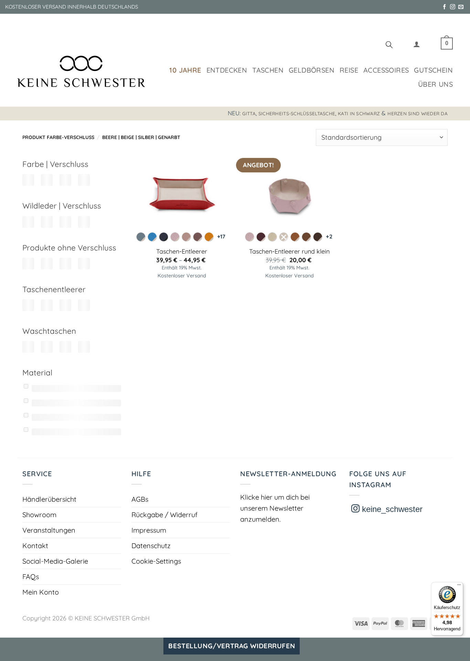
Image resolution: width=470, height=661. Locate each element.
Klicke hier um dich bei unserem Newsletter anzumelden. (275, 508)
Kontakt (35, 545)
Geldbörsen (311, 70)
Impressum (148, 530)
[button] (416, 45)
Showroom (39, 514)
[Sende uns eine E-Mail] (460, 7)
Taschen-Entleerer (181, 251)
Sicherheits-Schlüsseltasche (296, 113)
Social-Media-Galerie (55, 561)
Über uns (435, 84)
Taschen (268, 70)
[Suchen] (389, 45)
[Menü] (459, 586)
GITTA (248, 113)
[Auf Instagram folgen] (452, 7)
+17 (221, 236)
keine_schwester (391, 509)
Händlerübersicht (49, 499)
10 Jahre (185, 70)
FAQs (30, 576)
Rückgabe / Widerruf (164, 514)
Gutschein (433, 70)
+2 (329, 236)
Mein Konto (40, 592)
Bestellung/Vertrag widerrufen (231, 646)
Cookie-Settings (156, 561)
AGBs (139, 499)
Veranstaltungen (48, 530)
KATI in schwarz (359, 113)
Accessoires (386, 70)
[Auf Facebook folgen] (444, 7)
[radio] (141, 237)
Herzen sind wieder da (417, 113)
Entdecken (226, 70)
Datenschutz (151, 545)
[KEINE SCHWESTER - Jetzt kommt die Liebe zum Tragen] (81, 71)
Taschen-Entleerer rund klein (289, 251)
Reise (349, 70)
